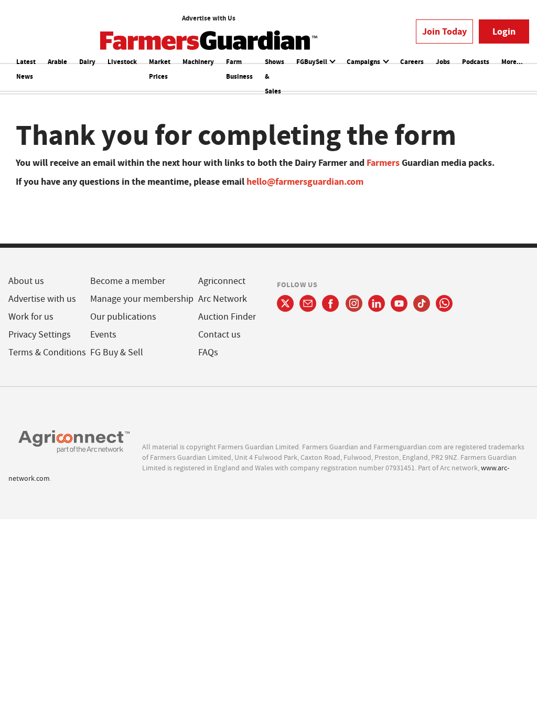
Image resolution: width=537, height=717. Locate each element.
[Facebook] (330, 303)
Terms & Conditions (47, 352)
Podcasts (475, 61)
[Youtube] (399, 303)
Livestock (122, 61)
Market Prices (159, 69)
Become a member (127, 281)
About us (26, 281)
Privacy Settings (39, 335)
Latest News (26, 69)
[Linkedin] (376, 303)
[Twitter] (285, 303)
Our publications (123, 317)
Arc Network (222, 299)
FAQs (208, 352)
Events (103, 335)
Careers (412, 61)
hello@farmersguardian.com (304, 181)
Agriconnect (221, 281)
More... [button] (512, 61)
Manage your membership (142, 299)
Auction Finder (227, 317)
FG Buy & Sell (116, 352)
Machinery (198, 61)
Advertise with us (42, 299)
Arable (57, 61)
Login (503, 31)
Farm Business (239, 69)
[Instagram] (354, 303)
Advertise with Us (208, 18)
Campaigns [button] (364, 61)
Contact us (219, 335)
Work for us (30, 317)
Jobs (443, 61)
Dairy (87, 61)
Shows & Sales (274, 76)
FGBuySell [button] (312, 61)
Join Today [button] (444, 31)
